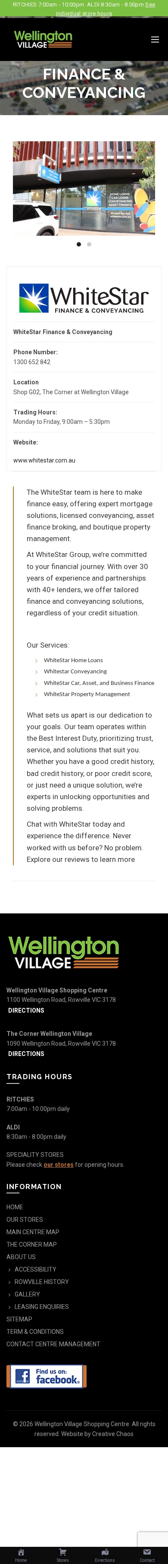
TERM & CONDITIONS (35, 1331)
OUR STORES (24, 1219)
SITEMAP (19, 1319)
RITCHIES (20, 1099)
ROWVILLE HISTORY (42, 1281)
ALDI (13, 1127)
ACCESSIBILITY (35, 1269)
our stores (59, 1164)
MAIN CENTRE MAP (32, 1232)
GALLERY (27, 1294)
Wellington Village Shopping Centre (81, 1424)
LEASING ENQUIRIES (42, 1306)
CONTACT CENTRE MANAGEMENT (53, 1344)
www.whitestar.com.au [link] (44, 460)
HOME (14, 1207)
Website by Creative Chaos (97, 1433)
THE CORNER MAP (31, 1244)
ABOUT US (21, 1257)
